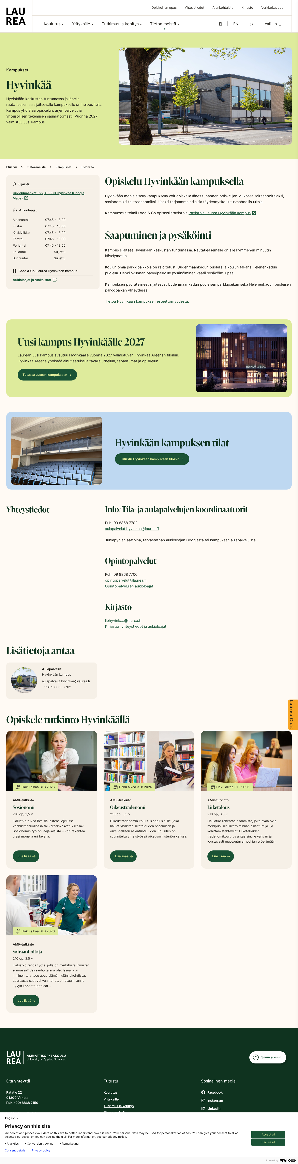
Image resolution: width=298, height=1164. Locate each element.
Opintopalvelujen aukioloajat (129, 586)
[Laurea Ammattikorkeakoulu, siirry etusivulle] (16, 16)
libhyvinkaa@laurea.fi (123, 620)
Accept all (268, 1134)
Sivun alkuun (271, 1057)
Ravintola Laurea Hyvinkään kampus (221, 213)
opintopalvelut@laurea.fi (126, 580)
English (10, 1118)
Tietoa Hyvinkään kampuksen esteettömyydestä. (147, 301)
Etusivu (11, 167)
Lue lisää (26, 858)
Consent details (15, 1150)
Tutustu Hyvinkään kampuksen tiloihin (150, 459)
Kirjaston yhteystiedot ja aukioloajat (135, 626)
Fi (220, 24)
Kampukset (63, 167)
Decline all (268, 1142)
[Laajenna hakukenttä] (251, 24)
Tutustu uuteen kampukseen (45, 375)
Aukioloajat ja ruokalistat (33, 280)
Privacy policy (41, 1150)
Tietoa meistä (36, 167)
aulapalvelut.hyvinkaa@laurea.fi (132, 529)
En (235, 24)
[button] (274, 24)
